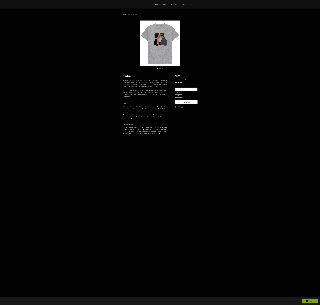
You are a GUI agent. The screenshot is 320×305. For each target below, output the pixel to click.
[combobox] (186, 89)
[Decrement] (176, 96)
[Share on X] (185, 107)
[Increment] (181, 96)
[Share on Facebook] (176, 107)
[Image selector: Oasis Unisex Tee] (157, 68)
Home (124, 14)
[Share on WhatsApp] (182, 107)
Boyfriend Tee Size (179, 86)
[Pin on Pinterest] (179, 107)
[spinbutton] (178, 96)
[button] (144, 4)
